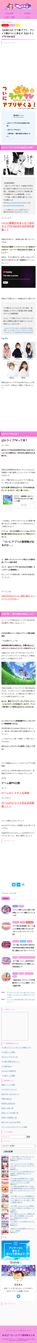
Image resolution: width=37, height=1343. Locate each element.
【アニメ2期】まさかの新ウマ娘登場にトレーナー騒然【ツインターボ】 (23, 912)
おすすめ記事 (9, 13)
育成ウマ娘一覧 (7, 1108)
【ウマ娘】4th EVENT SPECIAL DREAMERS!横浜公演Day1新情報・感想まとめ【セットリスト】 (23, 947)
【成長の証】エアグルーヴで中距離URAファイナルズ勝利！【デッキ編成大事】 (23, 983)
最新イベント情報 (8, 1085)
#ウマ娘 (27, 203)
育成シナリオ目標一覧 (9, 1113)
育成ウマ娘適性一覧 (9, 1118)
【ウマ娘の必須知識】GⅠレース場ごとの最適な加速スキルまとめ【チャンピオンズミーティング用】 (22, 1181)
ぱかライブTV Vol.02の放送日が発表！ (18, 124)
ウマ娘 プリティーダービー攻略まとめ (16, 1047)
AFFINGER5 (24, 1340)
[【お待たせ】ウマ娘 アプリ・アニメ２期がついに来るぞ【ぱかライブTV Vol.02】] (18, 884)
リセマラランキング (9, 1089)
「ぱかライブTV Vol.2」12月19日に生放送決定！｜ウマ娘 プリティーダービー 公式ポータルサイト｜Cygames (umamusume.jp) (18, 330)
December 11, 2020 (21, 212)
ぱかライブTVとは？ (14, 130)
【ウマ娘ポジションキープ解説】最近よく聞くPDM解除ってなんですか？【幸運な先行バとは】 (22, 1216)
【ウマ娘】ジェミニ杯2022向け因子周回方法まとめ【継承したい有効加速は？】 (23, 964)
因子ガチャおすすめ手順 (10, 1122)
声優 (15, 893)
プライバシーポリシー (12, 1330)
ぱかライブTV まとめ (9, 1057)
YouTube (5, 893)
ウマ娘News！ (7, 1066)
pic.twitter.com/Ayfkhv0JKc (13, 205)
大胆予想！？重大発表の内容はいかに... (18, 135)
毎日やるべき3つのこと (10, 1094)
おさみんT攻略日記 (8, 1071)
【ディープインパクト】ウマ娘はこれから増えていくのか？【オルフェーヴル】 (22, 1166)
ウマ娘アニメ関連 (9, 17)
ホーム (28, 17)
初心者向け (27, 13)
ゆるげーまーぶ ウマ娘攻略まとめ (18, 1335)
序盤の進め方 (6, 1099)
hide (21, 115)
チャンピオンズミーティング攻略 (14, 1127)
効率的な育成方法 (8, 1103)
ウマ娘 (11, 893)
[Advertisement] (18, 63)
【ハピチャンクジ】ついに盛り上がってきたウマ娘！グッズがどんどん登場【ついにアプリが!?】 (21, 995)
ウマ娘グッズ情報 (8, 1076)
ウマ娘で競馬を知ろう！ (10, 1062)
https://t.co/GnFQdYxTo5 (15, 203)
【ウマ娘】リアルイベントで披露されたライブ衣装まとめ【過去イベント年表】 (22, 1208)
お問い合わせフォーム (25, 1330)
